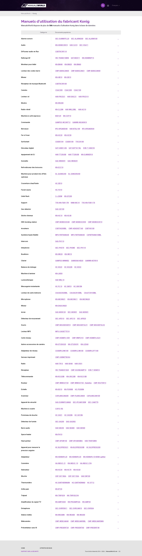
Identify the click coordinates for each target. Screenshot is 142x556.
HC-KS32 (77, 267)
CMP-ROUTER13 (100, 383)
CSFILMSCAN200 (61, 396)
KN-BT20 (58, 489)
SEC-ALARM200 (77, 39)
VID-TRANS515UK (62, 370)
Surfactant (25, 142)
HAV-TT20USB (73, 155)
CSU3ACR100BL (76, 293)
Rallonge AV (25, 58)
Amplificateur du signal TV (31, 502)
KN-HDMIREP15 (88, 58)
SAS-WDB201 (73, 161)
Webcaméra (25, 521)
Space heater (26, 434)
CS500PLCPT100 (91, 351)
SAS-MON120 (60, 312)
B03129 (58, 116)
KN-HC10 (58, 216)
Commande (25, 122)
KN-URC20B (70, 377)
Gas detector (26, 209)
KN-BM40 (58, 64)
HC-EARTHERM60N (62, 483)
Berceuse (24, 129)
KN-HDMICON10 (61, 45)
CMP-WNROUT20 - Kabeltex (81, 383)
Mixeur (23, 77)
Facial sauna (26, 190)
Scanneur (24, 396)
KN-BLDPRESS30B (77, 447)
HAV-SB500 (81, 428)
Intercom (24, 241)
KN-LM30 (58, 274)
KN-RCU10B (82, 377)
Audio (23, 45)
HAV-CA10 (73, 45)
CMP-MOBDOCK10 (95, 222)
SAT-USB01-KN (61, 148)
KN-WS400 (71, 515)
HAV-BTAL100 (75, 129)
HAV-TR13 (59, 364)
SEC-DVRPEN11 (61, 508)
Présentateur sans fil (29, 528)
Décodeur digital (27, 148)
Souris (23, 325)
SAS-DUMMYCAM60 (63, 402)
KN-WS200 (59, 103)
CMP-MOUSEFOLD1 (80, 325)
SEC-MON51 (72, 312)
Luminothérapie (27, 280)
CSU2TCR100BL (90, 293)
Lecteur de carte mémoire (31, 293)
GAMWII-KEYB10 (91, 261)
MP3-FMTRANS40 (62, 235)
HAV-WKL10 (59, 280)
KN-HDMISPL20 (61, 457)
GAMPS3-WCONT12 (62, 122)
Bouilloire (24, 254)
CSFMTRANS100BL (94, 235)
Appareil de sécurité (28, 402)
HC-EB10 (58, 183)
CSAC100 (77, 90)
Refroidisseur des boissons (31, 167)
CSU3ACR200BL (61, 293)
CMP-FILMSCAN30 (77, 396)
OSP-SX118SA (60, 476)
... (118, 39)
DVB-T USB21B (89, 148)
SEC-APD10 (59, 319)
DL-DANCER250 (74, 174)
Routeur (24, 383)
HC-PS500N (79, 389)
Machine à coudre (28, 409)
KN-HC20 (58, 135)
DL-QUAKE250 (60, 174)
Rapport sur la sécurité (29, 551)
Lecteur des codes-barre (30, 71)
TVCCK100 (79, 142)
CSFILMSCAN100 (93, 396)
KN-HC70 (67, 470)
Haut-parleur (26, 441)
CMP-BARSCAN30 (62, 71)
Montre (24, 103)
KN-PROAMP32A (74, 502)
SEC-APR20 (81, 319)
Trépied (24, 496)
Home (23, 548)
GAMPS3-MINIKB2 (62, 261)
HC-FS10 (58, 190)
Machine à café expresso (31, 116)
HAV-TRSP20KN (91, 441)
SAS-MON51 (83, 312)
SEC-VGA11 (83, 45)
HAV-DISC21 (72, 97)
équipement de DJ (28, 155)
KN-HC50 (67, 135)
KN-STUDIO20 (60, 344)
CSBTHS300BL (61, 228)
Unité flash (25, 196)
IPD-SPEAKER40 (61, 129)
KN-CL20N (59, 109)
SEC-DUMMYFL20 (62, 39)
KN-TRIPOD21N (73, 496)
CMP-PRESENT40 (92, 528)
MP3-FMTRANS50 (78, 235)
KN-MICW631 (60, 299)
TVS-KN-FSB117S (88, 203)
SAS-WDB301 (60, 161)
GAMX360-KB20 (77, 261)
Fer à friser (25, 135)
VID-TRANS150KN (62, 58)
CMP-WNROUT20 (61, 383)
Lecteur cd (25, 97)
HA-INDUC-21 (60, 463)
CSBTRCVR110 (61, 52)
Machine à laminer (28, 274)
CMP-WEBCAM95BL (78, 521)
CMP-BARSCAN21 (78, 71)
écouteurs (25, 228)
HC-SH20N (68, 415)
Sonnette (24, 161)
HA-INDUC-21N (85, 463)
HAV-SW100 (85, 476)
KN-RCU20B (59, 377)
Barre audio (25, 428)
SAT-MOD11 (75, 58)
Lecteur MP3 (26, 331)
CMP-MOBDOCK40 (62, 222)
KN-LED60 (84, 344)
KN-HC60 (76, 470)
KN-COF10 (67, 116)
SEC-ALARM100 (91, 39)
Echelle (24, 389)
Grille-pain (25, 489)
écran (23, 312)
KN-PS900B (68, 389)
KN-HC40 (67, 216)
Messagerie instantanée (30, 286)
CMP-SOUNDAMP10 (78, 370)
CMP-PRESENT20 (62, 528)
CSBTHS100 (89, 228)
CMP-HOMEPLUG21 (93, 338)
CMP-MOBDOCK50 (79, 222)
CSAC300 (58, 90)
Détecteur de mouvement (30, 319)
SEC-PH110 (81, 248)
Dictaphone (25, 508)
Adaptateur (25, 457)
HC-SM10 (67, 286)
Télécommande (27, 377)
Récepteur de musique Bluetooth (33, 84)
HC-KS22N (68, 267)
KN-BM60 (77, 64)
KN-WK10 (68, 254)
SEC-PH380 (70, 248)
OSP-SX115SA (73, 476)
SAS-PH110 (59, 241)
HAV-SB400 (70, 428)
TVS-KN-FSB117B (62, 203)
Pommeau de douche (29, 415)
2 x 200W (58, 196)
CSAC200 (68, 90)
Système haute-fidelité (29, 235)
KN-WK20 (58, 254)
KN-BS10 (58, 389)
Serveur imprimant (28, 357)
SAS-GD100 (59, 209)
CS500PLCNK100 (61, 351)
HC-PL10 (58, 286)
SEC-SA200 (59, 422)
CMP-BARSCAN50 (93, 71)
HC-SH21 (58, 415)
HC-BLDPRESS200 (93, 447)
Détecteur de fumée (28, 422)
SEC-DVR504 (89, 508)
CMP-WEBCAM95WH (96, 521)
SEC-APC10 (70, 319)
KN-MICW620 (85, 299)
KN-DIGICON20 (61, 306)
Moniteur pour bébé (28, 64)
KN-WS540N (60, 515)
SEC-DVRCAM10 (75, 508)
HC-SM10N (77, 286)
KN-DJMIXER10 (87, 155)
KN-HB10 (58, 77)
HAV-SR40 (69, 364)
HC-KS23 (58, 267)
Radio (23, 364)
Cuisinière (25, 463)
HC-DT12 (90, 483)
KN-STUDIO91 (73, 344)
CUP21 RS (59, 409)
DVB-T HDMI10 (94, 370)
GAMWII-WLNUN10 (79, 122)
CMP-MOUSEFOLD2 (97, 325)
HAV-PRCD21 (60, 97)
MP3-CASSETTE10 (62, 331)
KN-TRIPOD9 (60, 496)
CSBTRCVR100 (61, 84)
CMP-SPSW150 (61, 441)
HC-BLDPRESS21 (61, 447)
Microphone (25, 299)
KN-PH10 (58, 434)
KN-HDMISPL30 (75, 457)
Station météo (26, 515)
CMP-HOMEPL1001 (62, 338)
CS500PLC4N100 (76, 351)
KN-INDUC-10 (73, 463)
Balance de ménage (28, 267)
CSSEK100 (69, 142)
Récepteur (25, 370)
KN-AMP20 (86, 502)
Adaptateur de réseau (29, 351)
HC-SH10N (79, 415)
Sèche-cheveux (27, 216)
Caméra (24, 90)
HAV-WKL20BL (70, 109)
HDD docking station (29, 222)
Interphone (25, 248)
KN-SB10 (67, 77)
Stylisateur (25, 470)
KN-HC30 (58, 470)
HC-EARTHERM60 (78, 483)
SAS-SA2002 (71, 422)
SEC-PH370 (59, 248)
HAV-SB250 (59, 428)
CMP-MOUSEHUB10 (62, 325)
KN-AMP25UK (60, 502)
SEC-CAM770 (93, 402)
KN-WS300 (81, 515)
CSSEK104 (59, 142)
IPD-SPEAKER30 (88, 129)
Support (24, 203)
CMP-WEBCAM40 (62, 521)
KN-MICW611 (72, 299)
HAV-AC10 (82, 109)
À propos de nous (46, 548)
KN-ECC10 (59, 167)
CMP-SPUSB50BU (76, 441)
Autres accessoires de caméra (33, 344)
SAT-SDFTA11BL (75, 148)
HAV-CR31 (78, 364)
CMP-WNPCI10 (77, 338)
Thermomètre (26, 483)
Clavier (23, 261)
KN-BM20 (68, 64)
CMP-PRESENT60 (77, 528)
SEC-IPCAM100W (79, 402)
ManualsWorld (25, 13)
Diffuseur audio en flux (30, 52)
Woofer (24, 476)
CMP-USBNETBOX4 (62, 357)
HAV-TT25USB (60, 155)
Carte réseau (26, 338)
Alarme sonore (26, 39)
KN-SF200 (68, 196)
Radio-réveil (25, 109)
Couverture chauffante (30, 183)
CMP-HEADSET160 (76, 228)
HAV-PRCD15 (83, 97)
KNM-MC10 (75, 203)
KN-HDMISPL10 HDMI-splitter (94, 457)
